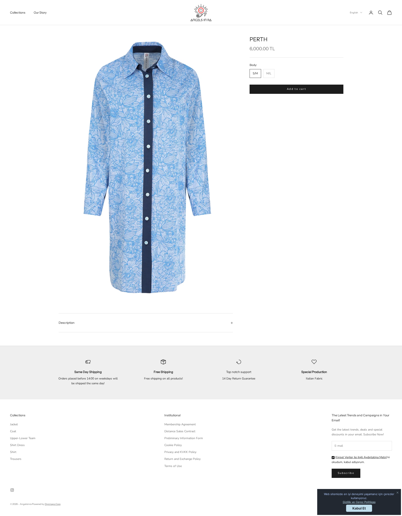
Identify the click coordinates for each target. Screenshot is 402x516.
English (354, 12)
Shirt (13, 452)
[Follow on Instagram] (12, 490)
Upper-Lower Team (22, 438)
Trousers (15, 459)
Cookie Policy (173, 445)
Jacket (14, 424)
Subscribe (346, 473)
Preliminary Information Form (183, 438)
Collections (17, 12)
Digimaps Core (53, 504)
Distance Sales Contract (179, 431)
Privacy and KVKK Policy (180, 452)
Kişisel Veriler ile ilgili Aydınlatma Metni (361, 457)
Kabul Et (359, 508)
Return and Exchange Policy (182, 459)
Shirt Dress (17, 445)
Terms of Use (173, 466)
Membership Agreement (180, 424)
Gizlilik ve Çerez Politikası (359, 502)
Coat (13, 431)
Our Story (40, 12)
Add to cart (296, 89)
